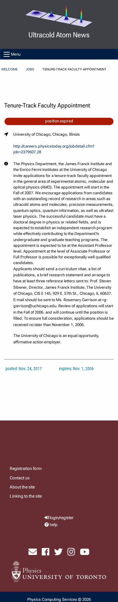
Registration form (26, 468)
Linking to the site (26, 496)
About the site (22, 487)
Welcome (9, 69)
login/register (62, 517)
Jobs (30, 69)
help (53, 524)
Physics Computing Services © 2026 (59, 599)
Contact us (20, 477)
